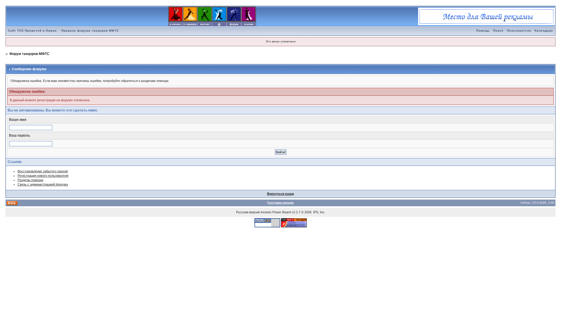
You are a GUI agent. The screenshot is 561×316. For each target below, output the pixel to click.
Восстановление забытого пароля (43, 171)
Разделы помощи (30, 180)
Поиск (498, 30)
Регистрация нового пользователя (43, 175)
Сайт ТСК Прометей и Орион (32, 30)
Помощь (483, 30)
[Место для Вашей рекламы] (486, 16)
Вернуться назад (280, 193)
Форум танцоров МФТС (29, 54)
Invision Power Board (276, 212)
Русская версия (248, 212)
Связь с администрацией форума (43, 184)
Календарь (544, 30)
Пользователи (519, 30)
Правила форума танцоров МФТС (90, 30)
